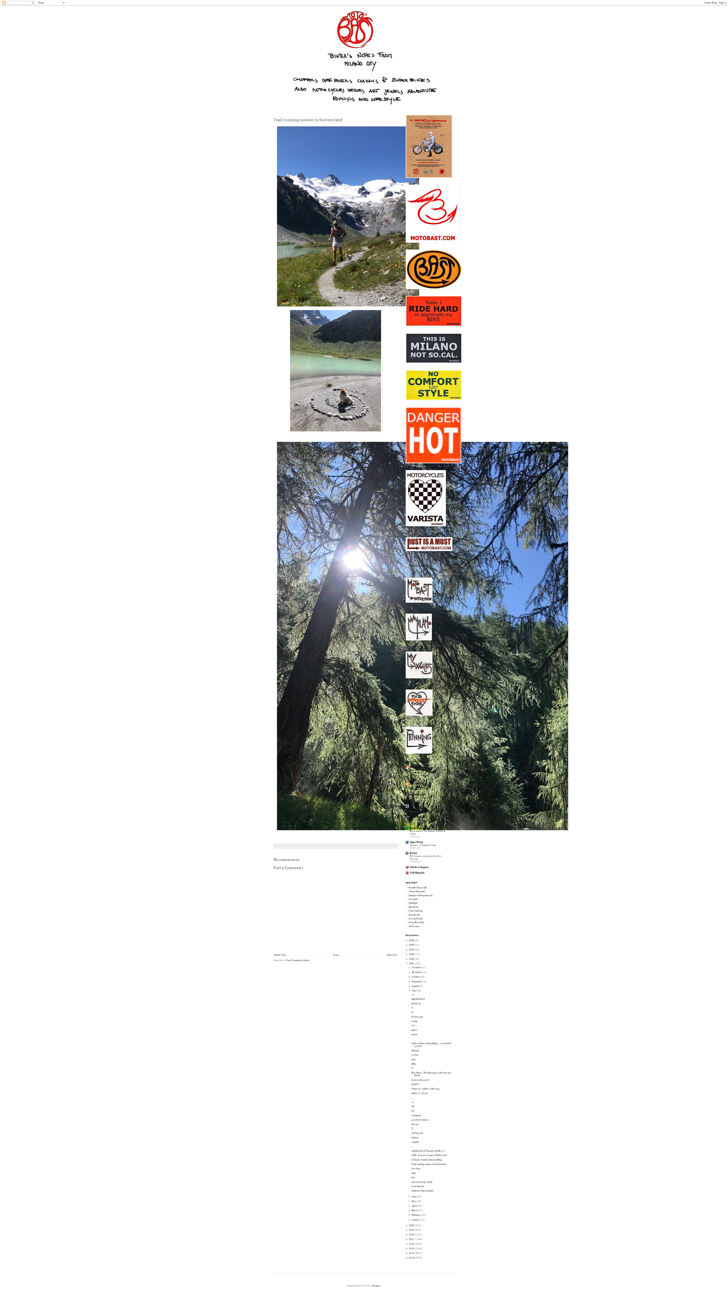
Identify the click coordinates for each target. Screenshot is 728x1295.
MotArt (413, 853)
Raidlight (413, 903)
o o (413, 995)
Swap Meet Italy (416, 922)
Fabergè (415, 1051)
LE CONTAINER (419, 784)
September (417, 982)
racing (414, 1021)
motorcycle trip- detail (421, 1182)
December (417, 968)
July (414, 991)
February (416, 1215)
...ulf (412, 787)
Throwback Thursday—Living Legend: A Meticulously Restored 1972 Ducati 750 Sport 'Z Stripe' (429, 773)
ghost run (416, 1004)
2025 (412, 945)
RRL (413, 1064)
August (415, 986)
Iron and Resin (416, 919)
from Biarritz (417, 1186)
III (412, 1107)
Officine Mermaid (417, 892)
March (415, 1210)
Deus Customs (416, 911)
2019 (412, 1230)
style (413, 1060)
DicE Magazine (417, 873)
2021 (412, 964)
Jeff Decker (414, 926)
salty (413, 1173)
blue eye (415, 1124)
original (415, 1142)
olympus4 (416, 1115)
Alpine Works (416, 842)
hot (413, 1177)
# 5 (413, 1026)
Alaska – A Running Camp (423, 845)
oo (412, 1102)
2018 (412, 1235)
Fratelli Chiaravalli (418, 888)
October (416, 977)
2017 (412, 1239)
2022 (412, 959)
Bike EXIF (415, 767)
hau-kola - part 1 (418, 809)
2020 (412, 1225)
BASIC (415, 1084)
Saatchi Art (414, 915)
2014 (412, 1253)
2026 (412, 940)
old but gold (417, 1133)
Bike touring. (416, 820)
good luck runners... (420, 1120)
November (417, 972)
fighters (415, 1138)
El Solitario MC (417, 795)
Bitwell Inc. (414, 907)
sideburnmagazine (418, 828)
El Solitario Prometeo (421, 798)
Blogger (376, 1286)
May (414, 1201)
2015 (412, 1249)
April (414, 1206)
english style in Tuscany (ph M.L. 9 (428, 1151)
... (412, 1098)
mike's (414, 1030)
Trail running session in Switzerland (428, 1164)
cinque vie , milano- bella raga (425, 1089)
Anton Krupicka (417, 817)
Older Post (392, 955)
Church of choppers (419, 867)
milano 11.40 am (419, 1093)
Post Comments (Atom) (298, 960)
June (414, 1197)
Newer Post (280, 955)
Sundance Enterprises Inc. (421, 895)
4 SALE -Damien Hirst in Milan (426, 1160)
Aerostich (413, 899)
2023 (412, 954)
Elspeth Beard (418, 999)
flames (414, 1034)
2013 (412, 1258)
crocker (415, 1055)
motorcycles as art (420, 1080)
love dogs (415, 1169)
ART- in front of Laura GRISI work (429, 1155)
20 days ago (417, 1017)
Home (336, 955)
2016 (412, 1244)
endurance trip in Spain (422, 1191)
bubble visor (415, 806)
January (416, 1220)
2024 (412, 950)
